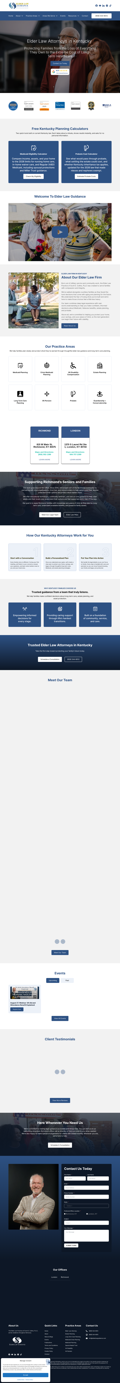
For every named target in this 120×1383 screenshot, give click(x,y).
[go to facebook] (96, 6)
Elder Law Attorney (71, 1331)
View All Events (60, 1018)
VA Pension (68, 1351)
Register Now (17, 1009)
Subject (66, 1219)
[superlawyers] (13, 106)
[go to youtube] (100, 6)
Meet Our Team (60, 953)
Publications (48, 1342)
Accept (25, 1375)
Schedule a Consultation (49, 659)
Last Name (90, 1174)
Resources (72, 16)
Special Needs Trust (71, 1345)
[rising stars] (60, 106)
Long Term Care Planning (73, 1336)
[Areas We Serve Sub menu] (57, 15)
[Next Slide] (63, 941)
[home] (20, 5)
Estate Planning (70, 1334)
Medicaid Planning (70, 1342)
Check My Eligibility (33, 176)
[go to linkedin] (103, 6)
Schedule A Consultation (60, 1145)
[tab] (52, 980)
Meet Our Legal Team (50, 515)
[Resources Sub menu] (78, 15)
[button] (47, 1361)
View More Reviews (60, 1100)
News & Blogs (49, 1336)
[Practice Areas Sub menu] (39, 15)
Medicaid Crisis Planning (72, 1339)
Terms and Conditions (51, 1345)
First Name (67, 1174)
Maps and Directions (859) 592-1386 (44, 453)
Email (65, 1184)
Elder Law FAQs (72, 515)
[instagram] (107, 6)
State (65, 1202)
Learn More (44, 460)
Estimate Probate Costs (86, 176)
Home (10, 16)
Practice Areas (31, 16)
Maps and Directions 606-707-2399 (75, 453)
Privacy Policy (29, 1379)
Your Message (68, 1228)
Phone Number (68, 1193)
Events (63, 16)
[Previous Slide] (57, 941)
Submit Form (71, 1245)
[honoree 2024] (91, 106)
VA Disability (69, 1348)
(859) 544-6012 (101, 16)
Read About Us (70, 326)
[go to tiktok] (110, 6)
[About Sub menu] (22, 15)
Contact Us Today (60, 63)
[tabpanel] (60, 999)
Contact (85, 16)
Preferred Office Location (72, 1211)
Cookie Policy (21, 1379)
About (18, 16)
